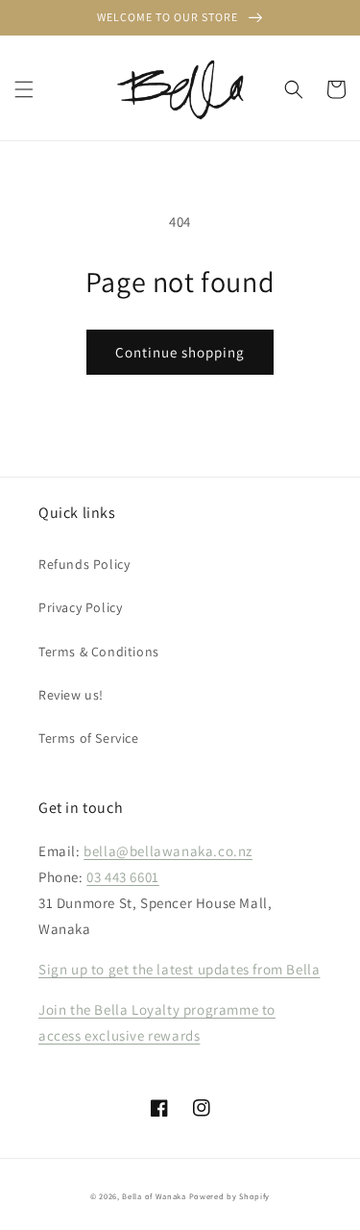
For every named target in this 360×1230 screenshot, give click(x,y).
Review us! (71, 694)
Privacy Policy (80, 607)
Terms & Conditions (98, 651)
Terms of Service (88, 738)
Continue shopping (180, 352)
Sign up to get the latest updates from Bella (179, 969)
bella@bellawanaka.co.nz (168, 851)
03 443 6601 (122, 877)
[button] (24, 89)
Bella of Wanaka (154, 1196)
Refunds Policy (84, 564)
